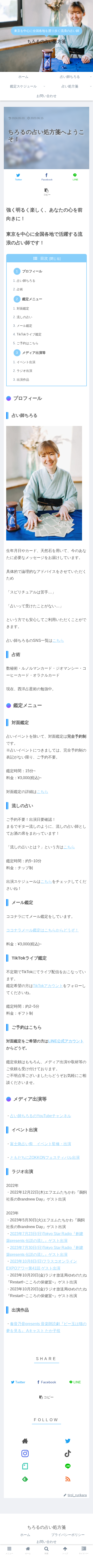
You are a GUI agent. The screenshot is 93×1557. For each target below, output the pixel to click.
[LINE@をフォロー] (67, 1466)
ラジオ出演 (24, 371)
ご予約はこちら (27, 343)
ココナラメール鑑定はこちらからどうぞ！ (42, 930)
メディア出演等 (34, 353)
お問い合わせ (46, 1542)
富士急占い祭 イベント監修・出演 (40, 1144)
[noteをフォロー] (25, 1466)
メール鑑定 (24, 325)
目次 (44, 258)
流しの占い (24, 317)
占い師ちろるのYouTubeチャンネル (40, 1116)
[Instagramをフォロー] (25, 1453)
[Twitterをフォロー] (67, 1441)
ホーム (25, 1535)
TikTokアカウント (48, 986)
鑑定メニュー (32, 299)
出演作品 (23, 379)
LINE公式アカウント (66, 1041)
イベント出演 (26, 362)
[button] (83, 802)
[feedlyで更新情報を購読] (25, 1479)
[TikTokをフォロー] (67, 1453)
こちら (58, 640)
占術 (20, 289)
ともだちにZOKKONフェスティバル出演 (45, 1157)
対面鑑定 (23, 308)
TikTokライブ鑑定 (29, 334)
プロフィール (32, 271)
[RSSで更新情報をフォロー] (67, 1479)
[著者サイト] (25, 1441)
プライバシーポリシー (68, 1535)
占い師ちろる (26, 280)
